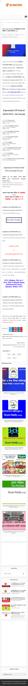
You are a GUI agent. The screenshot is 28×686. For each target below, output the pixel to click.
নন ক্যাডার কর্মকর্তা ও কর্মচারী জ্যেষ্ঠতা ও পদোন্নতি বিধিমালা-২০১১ (18, 606)
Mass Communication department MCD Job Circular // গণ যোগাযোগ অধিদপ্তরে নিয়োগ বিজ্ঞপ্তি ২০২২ (14, 421)
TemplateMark (23, 683)
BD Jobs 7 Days (12, 681)
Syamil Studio (9, 683)
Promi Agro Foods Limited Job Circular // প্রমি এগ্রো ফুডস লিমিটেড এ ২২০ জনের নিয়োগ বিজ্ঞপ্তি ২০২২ (14, 476)
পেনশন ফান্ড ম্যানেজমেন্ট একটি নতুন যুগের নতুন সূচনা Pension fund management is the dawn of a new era (18, 598)
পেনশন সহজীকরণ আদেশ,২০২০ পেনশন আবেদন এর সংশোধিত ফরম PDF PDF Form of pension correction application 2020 (18, 584)
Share (13, 330)
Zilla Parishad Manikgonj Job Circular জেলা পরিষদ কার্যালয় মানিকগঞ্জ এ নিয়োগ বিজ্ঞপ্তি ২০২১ (14, 506)
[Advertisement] (14, 11)
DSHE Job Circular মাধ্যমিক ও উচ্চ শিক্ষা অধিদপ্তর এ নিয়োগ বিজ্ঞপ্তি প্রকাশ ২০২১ (14, 393)
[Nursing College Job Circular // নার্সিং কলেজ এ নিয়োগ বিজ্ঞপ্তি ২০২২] (14, 520)
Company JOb (5, 37)
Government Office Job (12, 37)
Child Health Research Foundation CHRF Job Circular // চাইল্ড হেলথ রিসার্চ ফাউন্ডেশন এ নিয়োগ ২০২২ (14, 448)
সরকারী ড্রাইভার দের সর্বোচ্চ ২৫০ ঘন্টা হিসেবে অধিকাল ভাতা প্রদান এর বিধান (17, 613)
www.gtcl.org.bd (14, 246)
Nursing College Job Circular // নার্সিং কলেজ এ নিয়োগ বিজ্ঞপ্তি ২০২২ (14, 532)
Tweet (10, 330)
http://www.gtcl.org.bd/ (16, 183)
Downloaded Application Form (14, 254)
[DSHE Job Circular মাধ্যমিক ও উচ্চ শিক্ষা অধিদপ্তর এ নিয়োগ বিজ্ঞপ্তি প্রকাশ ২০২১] (14, 379)
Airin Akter (6, 351)
